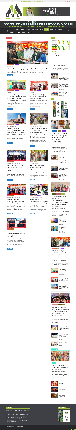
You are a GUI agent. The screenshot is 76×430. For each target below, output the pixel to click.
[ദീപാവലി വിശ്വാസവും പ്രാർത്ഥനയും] (54, 389)
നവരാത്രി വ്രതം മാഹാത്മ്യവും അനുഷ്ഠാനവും (62, 395)
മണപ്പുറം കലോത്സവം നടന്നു (63, 343)
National (28, 29)
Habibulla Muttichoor (38, 126)
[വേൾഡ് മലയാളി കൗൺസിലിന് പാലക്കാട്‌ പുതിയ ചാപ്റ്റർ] (54, 169)
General (22, 29)
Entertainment (53, 29)
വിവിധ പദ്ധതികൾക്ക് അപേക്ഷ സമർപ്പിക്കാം (63, 93)
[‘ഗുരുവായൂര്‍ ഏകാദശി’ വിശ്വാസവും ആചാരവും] (60, 356)
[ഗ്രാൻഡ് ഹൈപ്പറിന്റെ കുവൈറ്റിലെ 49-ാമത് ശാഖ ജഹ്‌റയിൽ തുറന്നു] (39, 85)
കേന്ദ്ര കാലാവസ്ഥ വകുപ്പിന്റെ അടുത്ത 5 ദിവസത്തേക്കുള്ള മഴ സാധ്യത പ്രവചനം (59, 57)
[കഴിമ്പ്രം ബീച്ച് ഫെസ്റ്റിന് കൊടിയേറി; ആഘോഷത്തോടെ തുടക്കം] (54, 337)
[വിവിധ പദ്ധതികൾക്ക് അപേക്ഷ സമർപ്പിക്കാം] (54, 94)
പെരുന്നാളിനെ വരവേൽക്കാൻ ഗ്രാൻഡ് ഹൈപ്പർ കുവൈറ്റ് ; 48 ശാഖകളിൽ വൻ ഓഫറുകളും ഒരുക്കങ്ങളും (39, 131)
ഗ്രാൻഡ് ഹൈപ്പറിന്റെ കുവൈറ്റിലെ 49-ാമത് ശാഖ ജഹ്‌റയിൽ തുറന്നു (38, 96)
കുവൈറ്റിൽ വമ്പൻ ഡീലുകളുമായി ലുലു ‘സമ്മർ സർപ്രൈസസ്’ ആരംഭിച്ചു (39, 201)
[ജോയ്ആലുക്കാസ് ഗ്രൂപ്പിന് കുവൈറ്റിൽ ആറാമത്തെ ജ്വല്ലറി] (16, 223)
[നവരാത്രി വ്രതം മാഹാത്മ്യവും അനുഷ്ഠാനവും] (54, 396)
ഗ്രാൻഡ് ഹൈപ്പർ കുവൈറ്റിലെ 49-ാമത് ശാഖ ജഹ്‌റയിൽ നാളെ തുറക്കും (15, 130)
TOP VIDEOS (23, 32)
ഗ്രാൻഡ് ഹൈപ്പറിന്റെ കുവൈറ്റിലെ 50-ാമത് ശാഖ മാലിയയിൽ (27, 69)
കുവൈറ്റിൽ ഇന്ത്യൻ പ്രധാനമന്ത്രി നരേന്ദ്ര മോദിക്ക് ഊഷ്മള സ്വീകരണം (63, 176)
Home (11, 29)
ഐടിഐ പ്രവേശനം (25, 1)
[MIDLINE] (38, 21)
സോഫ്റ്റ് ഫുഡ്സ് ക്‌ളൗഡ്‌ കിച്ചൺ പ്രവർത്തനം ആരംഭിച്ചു (37, 167)
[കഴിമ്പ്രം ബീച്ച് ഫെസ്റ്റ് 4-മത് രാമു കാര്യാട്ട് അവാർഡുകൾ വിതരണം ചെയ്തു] (54, 328)
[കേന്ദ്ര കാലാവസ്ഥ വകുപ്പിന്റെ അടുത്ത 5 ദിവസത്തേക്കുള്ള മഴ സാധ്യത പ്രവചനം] (60, 45)
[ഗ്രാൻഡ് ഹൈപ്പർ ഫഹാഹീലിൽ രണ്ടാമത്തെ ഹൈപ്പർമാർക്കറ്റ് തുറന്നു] (16, 189)
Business (46, 29)
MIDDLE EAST (12, 32)
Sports (18, 32)
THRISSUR (35, 161)
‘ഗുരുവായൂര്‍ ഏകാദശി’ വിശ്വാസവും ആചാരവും (60, 366)
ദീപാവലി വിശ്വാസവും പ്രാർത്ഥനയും (63, 389)
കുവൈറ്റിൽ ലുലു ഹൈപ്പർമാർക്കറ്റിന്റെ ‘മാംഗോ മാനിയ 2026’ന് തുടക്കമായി (16, 96)
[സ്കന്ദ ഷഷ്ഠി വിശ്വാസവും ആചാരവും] (54, 383)
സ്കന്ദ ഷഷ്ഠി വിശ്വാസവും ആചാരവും (63, 383)
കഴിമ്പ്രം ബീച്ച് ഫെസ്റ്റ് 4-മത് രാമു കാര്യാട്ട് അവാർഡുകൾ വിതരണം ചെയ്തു (63, 327)
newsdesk (14, 66)
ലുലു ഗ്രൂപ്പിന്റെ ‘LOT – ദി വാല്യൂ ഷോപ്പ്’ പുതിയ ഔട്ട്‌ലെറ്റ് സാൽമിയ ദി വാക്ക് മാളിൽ (16, 168)
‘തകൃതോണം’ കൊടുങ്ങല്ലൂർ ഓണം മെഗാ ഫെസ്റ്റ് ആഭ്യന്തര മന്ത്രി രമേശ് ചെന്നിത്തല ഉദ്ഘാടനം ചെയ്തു (63, 77)
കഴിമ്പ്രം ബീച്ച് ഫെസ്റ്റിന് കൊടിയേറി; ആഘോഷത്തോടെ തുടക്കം (63, 336)
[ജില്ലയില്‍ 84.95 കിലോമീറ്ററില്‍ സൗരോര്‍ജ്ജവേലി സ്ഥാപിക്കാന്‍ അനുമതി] (54, 222)
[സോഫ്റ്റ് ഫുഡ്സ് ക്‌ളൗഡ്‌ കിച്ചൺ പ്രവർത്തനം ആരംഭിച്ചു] (39, 155)
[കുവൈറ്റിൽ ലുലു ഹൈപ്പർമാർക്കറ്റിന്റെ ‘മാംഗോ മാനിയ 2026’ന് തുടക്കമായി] (16, 85)
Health (41, 29)
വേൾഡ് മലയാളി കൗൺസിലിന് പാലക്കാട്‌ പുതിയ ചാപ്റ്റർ (63, 168)
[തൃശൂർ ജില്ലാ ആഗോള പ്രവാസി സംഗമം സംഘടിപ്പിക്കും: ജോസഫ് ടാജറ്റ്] (54, 87)
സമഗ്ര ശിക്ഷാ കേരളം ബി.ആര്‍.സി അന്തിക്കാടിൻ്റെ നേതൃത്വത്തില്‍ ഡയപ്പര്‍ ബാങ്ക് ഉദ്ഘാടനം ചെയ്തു (60, 200)
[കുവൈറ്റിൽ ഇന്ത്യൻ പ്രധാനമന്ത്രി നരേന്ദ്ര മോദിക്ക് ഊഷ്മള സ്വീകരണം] (54, 177)
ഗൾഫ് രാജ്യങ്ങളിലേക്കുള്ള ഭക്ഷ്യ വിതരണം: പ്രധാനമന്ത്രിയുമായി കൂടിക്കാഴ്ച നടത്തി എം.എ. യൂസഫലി (63, 159)
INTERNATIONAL (35, 29)
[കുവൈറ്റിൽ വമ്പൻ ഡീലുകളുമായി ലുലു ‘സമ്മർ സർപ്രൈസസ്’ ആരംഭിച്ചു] (39, 189)
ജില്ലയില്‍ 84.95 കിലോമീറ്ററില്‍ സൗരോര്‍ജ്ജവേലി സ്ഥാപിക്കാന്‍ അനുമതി (63, 221)
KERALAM (60, 304)
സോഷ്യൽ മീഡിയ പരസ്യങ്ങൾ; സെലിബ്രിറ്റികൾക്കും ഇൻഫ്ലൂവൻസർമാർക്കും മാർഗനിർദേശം (64, 230)
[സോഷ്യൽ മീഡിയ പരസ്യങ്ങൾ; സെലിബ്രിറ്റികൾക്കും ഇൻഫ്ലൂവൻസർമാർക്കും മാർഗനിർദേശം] (54, 230)
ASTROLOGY (30, 32)
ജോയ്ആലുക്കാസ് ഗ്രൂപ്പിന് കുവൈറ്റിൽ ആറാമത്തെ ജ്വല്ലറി (16, 234)
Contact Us (16, 29)
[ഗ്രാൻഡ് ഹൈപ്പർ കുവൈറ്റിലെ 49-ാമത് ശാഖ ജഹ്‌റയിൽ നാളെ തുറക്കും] (16, 118)
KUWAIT (13, 64)
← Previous (8, 253)
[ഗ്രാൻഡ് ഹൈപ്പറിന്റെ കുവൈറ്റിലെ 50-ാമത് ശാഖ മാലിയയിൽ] (27, 52)
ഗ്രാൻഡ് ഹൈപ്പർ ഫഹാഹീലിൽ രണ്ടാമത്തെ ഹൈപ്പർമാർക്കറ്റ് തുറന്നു (15, 201)
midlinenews (60, 62)
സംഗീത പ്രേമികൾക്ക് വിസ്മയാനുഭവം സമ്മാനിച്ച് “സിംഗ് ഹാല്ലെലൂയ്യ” (60, 309)
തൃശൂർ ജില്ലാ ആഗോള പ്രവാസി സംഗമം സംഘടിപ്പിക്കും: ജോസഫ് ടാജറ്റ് (63, 86)
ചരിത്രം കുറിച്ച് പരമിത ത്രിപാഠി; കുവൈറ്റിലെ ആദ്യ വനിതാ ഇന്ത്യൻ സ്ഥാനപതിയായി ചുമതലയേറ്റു (59, 137)
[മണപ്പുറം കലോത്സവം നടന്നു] (54, 344)
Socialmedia (60, 29)
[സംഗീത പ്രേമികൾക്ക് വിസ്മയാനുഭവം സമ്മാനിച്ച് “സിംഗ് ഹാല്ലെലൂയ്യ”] (60, 298)
